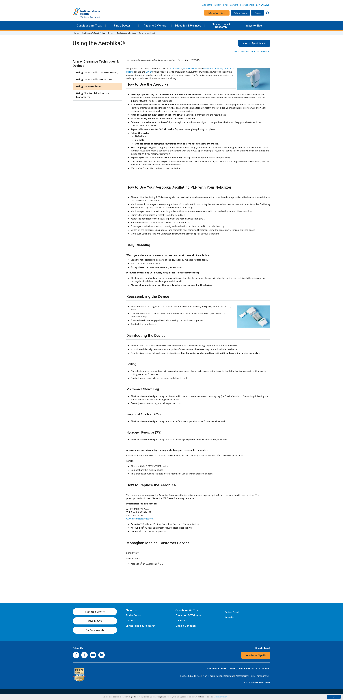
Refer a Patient (240, 13)
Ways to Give (254, 25)
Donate (257, 13)
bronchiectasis (190, 68)
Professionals (247, 4)
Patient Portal (221, 4)
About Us (207, 4)
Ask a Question (241, 51)
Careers (234, 4)
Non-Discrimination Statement (218, 675)
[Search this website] (267, 13)
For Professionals (95, 630)
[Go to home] (93, 12)
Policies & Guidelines (190, 675)
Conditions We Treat (89, 25)
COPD (149, 71)
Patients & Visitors (155, 25)
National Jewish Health (260, 682)
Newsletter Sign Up (256, 655)
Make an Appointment (217, 13)
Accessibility (242, 675)
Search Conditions (260, 51)
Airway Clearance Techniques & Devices (119, 33)
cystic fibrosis (175, 68)
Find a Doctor (122, 25)
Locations (181, 620)
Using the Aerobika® (88, 86)
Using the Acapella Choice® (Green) (97, 72)
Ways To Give (95, 620)
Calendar (229, 616)
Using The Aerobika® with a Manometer (92, 95)
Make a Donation (185, 625)
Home (76, 33)
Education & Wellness (188, 25)
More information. (220, 697)
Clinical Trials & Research (221, 26)
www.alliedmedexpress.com (140, 518)
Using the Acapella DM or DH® (94, 79)
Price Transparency (259, 675)
